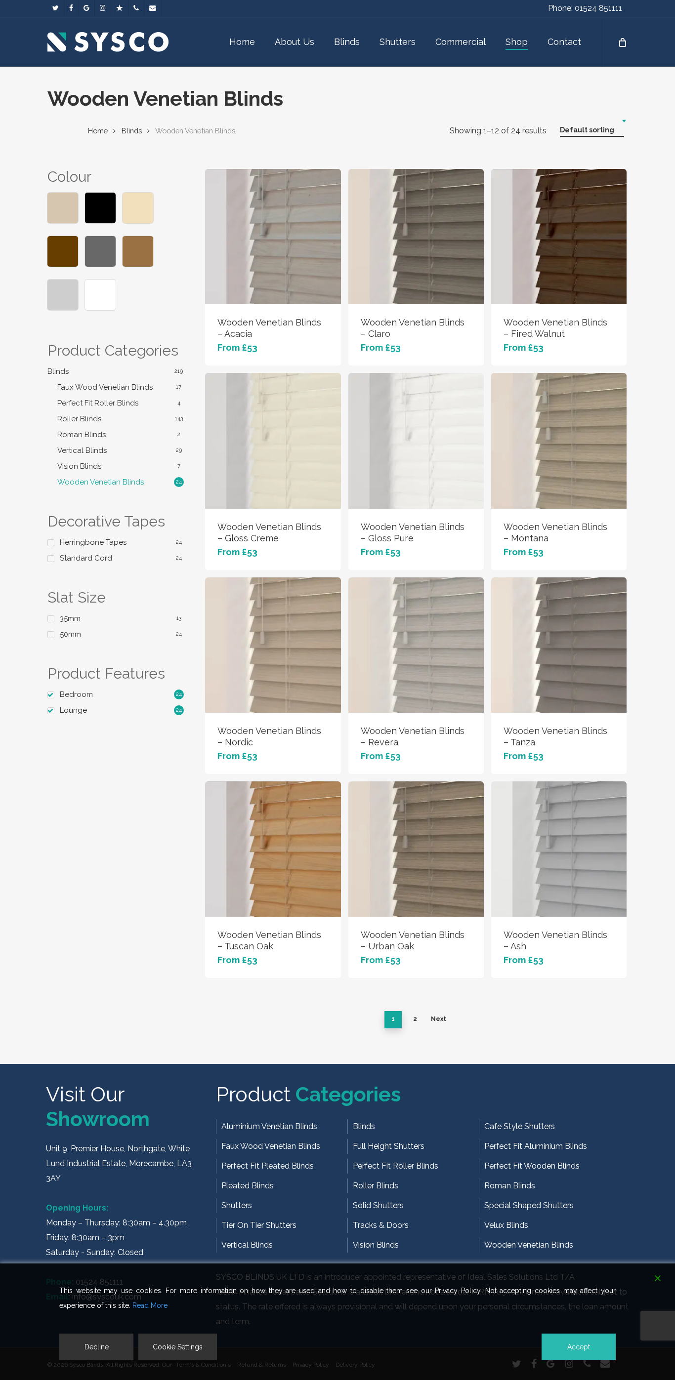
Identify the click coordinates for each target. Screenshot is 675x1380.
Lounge (73, 710)
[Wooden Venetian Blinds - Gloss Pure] (416, 440)
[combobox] (592, 130)
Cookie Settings (178, 1347)
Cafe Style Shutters (519, 1126)
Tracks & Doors (381, 1225)
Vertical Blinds (82, 450)
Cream (138, 208)
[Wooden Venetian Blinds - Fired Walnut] (559, 236)
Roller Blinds (79, 418)
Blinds (132, 130)
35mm (70, 618)
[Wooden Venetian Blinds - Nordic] (272, 645)
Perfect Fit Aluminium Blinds (535, 1146)
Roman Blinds (81, 434)
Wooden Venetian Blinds (100, 482)
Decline (96, 1347)
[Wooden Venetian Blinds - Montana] (559, 440)
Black (100, 208)
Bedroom (76, 694)
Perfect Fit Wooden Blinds (532, 1166)
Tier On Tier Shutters (258, 1225)
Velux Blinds (506, 1225)
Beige (62, 208)
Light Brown (138, 251)
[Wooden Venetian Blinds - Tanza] (559, 645)
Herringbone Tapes (93, 542)
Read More (150, 1305)
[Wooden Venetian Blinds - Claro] (416, 236)
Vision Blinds (79, 466)
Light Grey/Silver (62, 295)
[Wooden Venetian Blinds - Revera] (416, 645)
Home (98, 130)
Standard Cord (86, 558)
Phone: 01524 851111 (585, 8)
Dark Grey (100, 251)
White (100, 295)
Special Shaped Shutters (529, 1205)
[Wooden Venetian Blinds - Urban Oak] (416, 849)
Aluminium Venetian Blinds (269, 1126)
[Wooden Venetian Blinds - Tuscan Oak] (272, 849)
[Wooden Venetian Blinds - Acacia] (272, 236)
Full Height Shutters (388, 1146)
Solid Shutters (378, 1205)
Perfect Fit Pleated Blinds (267, 1166)
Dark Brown (62, 251)
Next (438, 1018)
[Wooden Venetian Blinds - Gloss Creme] (272, 440)
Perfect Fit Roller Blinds (97, 403)
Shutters (236, 1205)
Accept (578, 1347)
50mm (70, 634)
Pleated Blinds (247, 1185)
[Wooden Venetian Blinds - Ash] (559, 849)
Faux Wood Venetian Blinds (105, 387)
